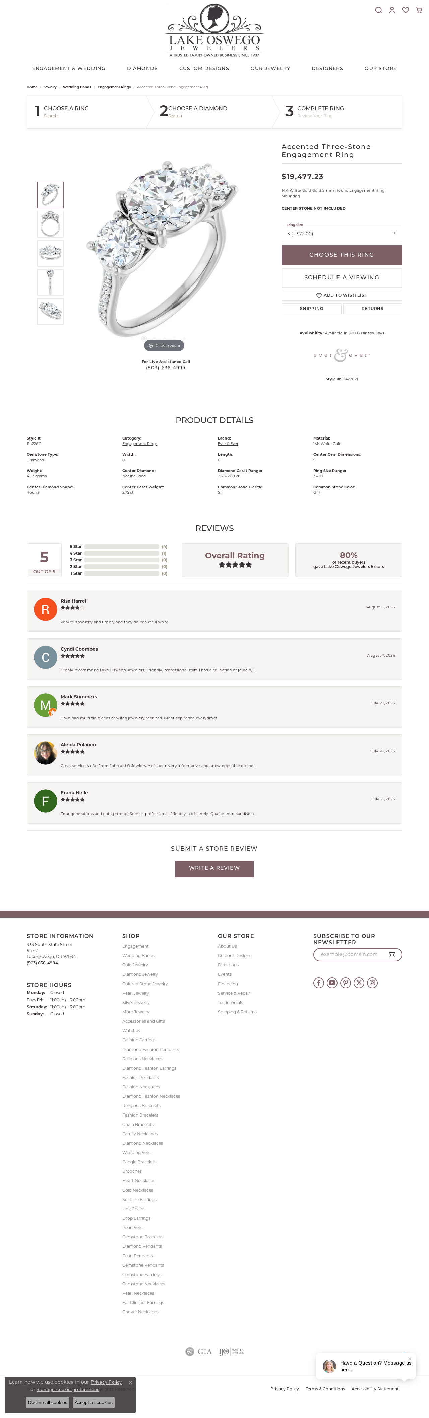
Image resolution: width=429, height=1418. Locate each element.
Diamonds (142, 68)
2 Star (76, 566)
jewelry (50, 87)
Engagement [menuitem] (135, 946)
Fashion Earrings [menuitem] (139, 1039)
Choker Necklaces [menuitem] (140, 1311)
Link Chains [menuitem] (133, 1208)
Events (225, 974)
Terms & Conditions (325, 1389)
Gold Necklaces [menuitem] (137, 1190)
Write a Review (214, 868)
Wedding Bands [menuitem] (138, 955)
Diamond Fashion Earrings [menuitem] (149, 1068)
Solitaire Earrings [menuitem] (139, 1199)
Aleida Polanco (78, 744)
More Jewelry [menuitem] (135, 1011)
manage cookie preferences (68, 1389)
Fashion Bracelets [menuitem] (140, 1115)
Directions (228, 964)
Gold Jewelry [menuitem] (135, 964)
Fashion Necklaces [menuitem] (141, 1086)
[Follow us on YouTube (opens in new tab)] (332, 982)
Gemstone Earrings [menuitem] (141, 1274)
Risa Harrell (74, 601)
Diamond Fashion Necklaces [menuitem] (151, 1096)
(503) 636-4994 (166, 368)
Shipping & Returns (237, 1011)
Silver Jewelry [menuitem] (136, 1002)
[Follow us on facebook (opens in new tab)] (318, 982)
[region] (164, 253)
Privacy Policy (284, 1389)
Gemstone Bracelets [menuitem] (142, 1236)
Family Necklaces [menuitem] (140, 1133)
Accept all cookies (94, 1402)
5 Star (76, 546)
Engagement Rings (114, 87)
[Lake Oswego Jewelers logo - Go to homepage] (214, 30)
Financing (228, 983)
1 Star (76, 573)
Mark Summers (79, 696)
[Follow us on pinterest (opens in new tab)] (345, 982)
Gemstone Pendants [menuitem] (143, 1265)
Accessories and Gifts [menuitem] (143, 1021)
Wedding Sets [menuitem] (136, 1152)
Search (51, 116)
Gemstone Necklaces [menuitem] (143, 1283)
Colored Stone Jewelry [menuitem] (145, 983)
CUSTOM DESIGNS (204, 68)
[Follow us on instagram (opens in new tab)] (372, 982)
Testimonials (230, 1002)
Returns (373, 309)
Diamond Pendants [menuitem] (142, 1246)
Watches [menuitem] (131, 1030)
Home (32, 87)
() (164, 546)
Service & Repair (234, 993)
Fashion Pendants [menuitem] (140, 1077)
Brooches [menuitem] (132, 1171)
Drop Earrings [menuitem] (136, 1218)
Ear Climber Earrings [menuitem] (143, 1302)
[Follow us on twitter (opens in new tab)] (359, 982)
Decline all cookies (47, 1402)
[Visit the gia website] (198, 1351)
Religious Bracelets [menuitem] (141, 1105)
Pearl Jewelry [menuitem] (135, 993)
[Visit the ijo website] (231, 1351)
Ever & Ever (228, 443)
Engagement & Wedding (69, 68)
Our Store (381, 68)
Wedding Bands (77, 87)
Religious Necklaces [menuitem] (142, 1058)
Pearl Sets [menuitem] (132, 1227)
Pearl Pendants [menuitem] (137, 1255)
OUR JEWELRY (270, 68)
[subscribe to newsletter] (392, 955)
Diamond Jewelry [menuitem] (140, 974)
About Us (227, 946)
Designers (328, 68)
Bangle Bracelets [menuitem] (139, 1161)
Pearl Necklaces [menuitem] (138, 1293)
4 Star (76, 553)
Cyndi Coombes (79, 649)
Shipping (311, 309)
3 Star (76, 559)
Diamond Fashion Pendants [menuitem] (150, 1049)
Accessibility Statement (375, 1389)
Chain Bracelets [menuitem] (138, 1124)
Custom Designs (234, 955)
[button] (378, 10)
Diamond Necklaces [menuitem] (142, 1143)
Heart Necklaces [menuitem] (138, 1180)
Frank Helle (74, 792)
